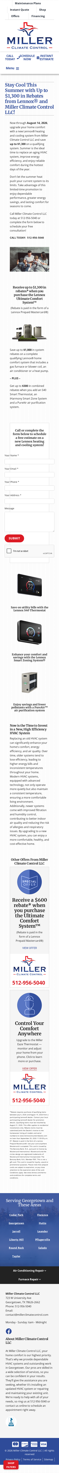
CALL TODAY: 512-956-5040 (27, 237)
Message (9, 508)
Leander (42, 1231)
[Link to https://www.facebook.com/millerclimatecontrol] (8, 1331)
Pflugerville (42, 1239)
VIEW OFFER (29, 1068)
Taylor (16, 1256)
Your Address (13, 495)
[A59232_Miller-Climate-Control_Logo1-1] (29, 23)
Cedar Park (16, 1214)
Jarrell (16, 1231)
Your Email (11, 468)
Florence (42, 1214)
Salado (42, 1247)
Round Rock (16, 1247)
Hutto (42, 1223)
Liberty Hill (16, 1239)
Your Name (12, 455)
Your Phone (12, 481)
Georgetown (16, 1223)
